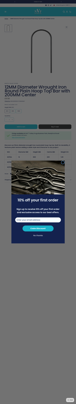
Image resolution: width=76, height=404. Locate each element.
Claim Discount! (38, 228)
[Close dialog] (62, 162)
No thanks (38, 235)
